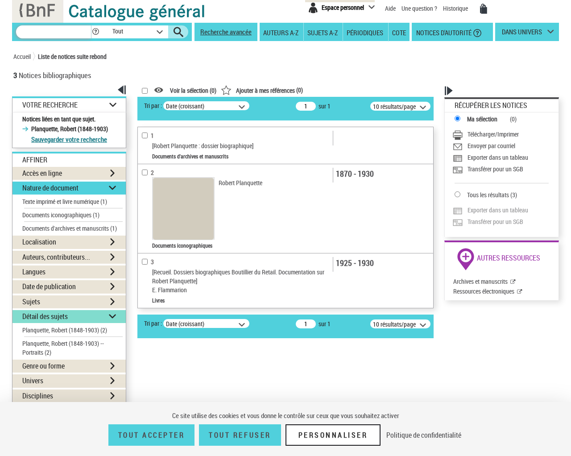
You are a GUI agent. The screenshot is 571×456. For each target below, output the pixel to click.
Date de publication (49, 286)
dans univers (522, 34)
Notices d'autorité (443, 32)
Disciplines (37, 396)
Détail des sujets (45, 316)
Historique (456, 8)
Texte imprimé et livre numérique (64, 201)
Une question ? (420, 8)
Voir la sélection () (193, 90)
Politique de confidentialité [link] (423, 435)
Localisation (39, 242)
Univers (32, 381)
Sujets (31, 302)
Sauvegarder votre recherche (69, 139)
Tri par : (153, 105)
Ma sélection (482, 119)
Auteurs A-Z (280, 32)
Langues (34, 272)
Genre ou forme (43, 366)
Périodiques (365, 32)
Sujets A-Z (322, 32)
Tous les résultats (488, 195)
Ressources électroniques (483, 291)
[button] (95, 31)
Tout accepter (151, 435)
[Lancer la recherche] (178, 32)
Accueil (22, 56)
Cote (399, 32)
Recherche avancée (226, 31)
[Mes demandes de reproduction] (483, 9)
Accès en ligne (42, 173)
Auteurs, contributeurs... (56, 257)
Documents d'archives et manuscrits (69, 228)
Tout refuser (240, 435)
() (269, 90)
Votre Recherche (50, 105)
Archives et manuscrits (480, 281)
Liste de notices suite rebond (72, 56)
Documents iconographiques (60, 215)
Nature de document (50, 188)
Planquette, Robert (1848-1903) (64, 330)
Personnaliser (333, 435)
